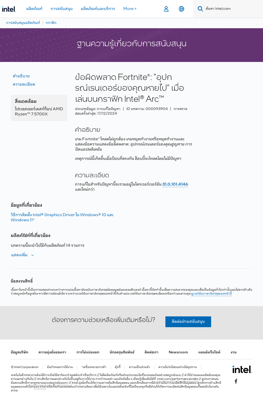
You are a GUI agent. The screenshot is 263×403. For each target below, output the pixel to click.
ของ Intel (40, 387)
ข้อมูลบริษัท (19, 352)
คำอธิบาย (21, 76)
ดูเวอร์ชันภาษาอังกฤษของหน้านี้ (211, 294)
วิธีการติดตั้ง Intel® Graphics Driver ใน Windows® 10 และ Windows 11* (62, 217)
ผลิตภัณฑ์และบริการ (98, 9)
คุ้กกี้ (117, 367)
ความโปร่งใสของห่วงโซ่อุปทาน (177, 367)
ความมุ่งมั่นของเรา (52, 352)
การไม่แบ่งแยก (88, 352)
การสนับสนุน (62, 9)
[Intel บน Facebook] (236, 381)
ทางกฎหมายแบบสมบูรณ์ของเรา (47, 383)
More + (130, 9)
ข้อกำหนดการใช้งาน (60, 367)
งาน (234, 352)
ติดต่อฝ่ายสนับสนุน (188, 321)
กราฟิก (51, 23)
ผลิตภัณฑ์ (34, 9)
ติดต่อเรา (151, 352)
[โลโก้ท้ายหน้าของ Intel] (242, 369)
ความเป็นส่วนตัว (139, 367)
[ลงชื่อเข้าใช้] (166, 9)
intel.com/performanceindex (177, 379)
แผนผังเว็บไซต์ (209, 352)
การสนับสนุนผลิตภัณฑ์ (23, 23)
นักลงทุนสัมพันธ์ (122, 352)
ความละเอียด (24, 84)
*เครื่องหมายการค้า (93, 367)
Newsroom (178, 352)
